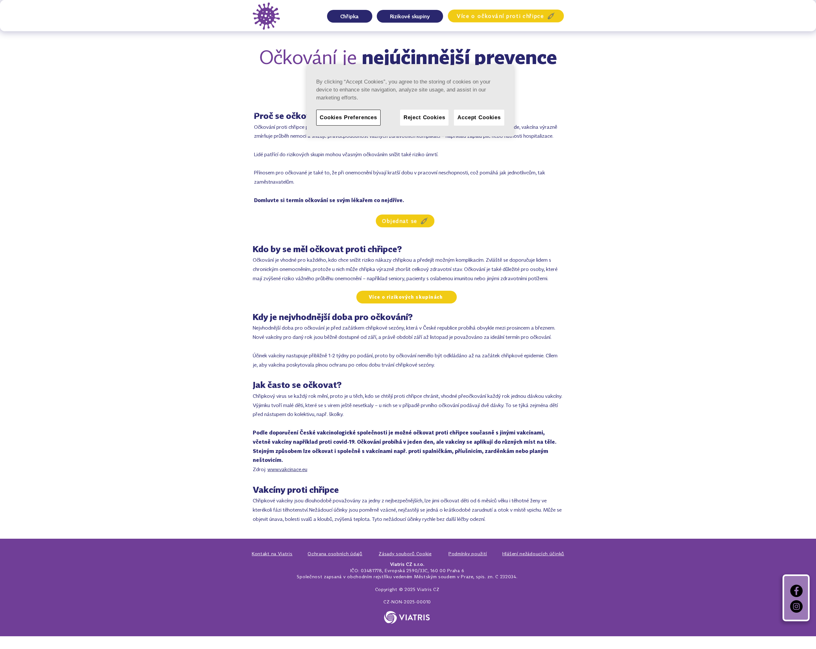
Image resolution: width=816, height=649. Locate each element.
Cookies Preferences (348, 117)
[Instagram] (796, 606)
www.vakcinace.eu (287, 469)
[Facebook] (796, 591)
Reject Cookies (424, 117)
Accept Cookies (479, 117)
